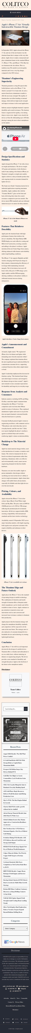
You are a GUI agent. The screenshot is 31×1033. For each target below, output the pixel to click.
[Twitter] (18, 16)
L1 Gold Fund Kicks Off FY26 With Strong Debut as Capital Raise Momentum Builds (14, 762)
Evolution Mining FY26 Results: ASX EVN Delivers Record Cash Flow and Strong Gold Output (14, 840)
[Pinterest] (22, 16)
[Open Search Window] (2, 16)
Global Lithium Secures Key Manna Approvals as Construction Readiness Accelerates (14, 822)
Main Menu (16, 12)
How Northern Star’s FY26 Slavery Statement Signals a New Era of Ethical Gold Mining (15, 831)
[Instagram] (20, 16)
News (18, 998)
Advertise (6, 998)
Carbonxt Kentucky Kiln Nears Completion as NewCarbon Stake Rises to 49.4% (15, 864)
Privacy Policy (19, 1002)
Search (25, 709)
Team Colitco (8, 20)
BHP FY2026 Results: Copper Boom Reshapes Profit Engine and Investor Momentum (14, 873)
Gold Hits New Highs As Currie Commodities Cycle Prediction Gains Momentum (14, 778)
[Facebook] (16, 16)
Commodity (24, 998)
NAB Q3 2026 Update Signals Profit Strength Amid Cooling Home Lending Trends (15, 900)
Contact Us (11, 1002)
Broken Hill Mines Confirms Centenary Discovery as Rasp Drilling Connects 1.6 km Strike (15, 891)
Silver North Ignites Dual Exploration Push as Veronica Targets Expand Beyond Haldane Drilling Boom (14, 909)
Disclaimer (6, 669)
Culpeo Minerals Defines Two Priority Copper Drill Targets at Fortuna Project (14, 855)
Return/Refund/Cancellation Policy (15, 1006)
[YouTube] (25, 16)
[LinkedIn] (27, 16)
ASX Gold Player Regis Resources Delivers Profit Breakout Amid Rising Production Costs (14, 793)
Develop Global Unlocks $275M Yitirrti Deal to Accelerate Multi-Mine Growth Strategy (15, 882)
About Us (12, 998)
